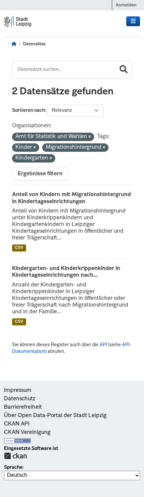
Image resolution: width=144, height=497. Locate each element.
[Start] (13, 44)
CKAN (15, 455)
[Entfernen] (89, 137)
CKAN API (16, 424)
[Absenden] (123, 70)
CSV (19, 248)
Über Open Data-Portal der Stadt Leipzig (55, 415)
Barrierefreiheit (23, 407)
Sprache (13, 467)
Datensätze (34, 44)
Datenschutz (19, 399)
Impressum (17, 390)
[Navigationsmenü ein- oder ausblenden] (133, 21)
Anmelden (126, 5)
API (103, 345)
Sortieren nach (28, 110)
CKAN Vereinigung (27, 432)
